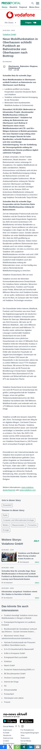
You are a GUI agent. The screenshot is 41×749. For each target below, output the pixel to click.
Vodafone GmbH (9, 34)
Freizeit (7, 702)
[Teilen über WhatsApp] (17, 747)
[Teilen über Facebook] (3, 747)
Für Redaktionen (27, 730)
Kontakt (6, 733)
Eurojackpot (9, 694)
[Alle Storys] (20, 18)
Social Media (25, 741)
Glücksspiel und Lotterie (14, 698)
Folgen (28, 23)
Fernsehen (32, 525)
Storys (4, 7)
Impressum (7, 730)
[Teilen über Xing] (23, 747)
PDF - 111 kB (22, 68)
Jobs (22, 735)
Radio (5, 515)
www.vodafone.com (28, 490)
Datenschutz (8, 738)
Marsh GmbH (9, 665)
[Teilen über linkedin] (30, 747)
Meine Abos (34, 7)
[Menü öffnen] (37, 3)
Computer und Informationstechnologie (18, 520)
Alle (36, 541)
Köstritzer (8, 661)
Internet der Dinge (11, 682)
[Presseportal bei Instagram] (21, 726)
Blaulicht (13, 7)
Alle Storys (9, 23)
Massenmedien (18, 525)
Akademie (7, 735)
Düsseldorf (7, 505)
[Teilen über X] (10, 747)
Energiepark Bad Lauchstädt (15, 657)
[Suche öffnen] (32, 3)
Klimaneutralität (10, 690)
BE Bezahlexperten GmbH (15, 674)
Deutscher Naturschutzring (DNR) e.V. (19, 670)
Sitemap (23, 743)
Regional (23, 7)
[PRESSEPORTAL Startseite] (11, 3)
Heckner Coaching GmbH (14, 678)
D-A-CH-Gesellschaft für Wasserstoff (18, 649)
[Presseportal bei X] (18, 726)
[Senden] (37, 747)
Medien (6, 525)
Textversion (25, 738)
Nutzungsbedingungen (29, 733)
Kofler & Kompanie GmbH (14, 653)
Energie (6, 530)
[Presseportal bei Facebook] (15, 726)
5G (5, 686)
